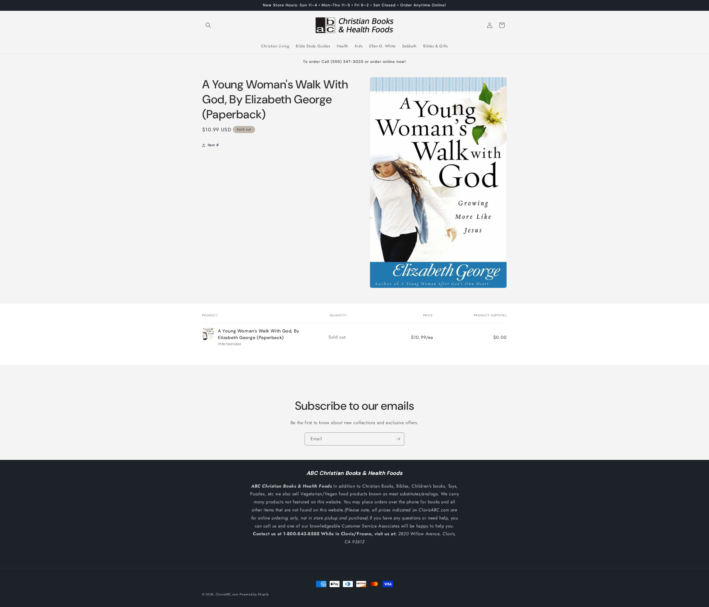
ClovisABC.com (227, 594)
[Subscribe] (398, 438)
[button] (208, 25)
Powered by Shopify (254, 594)
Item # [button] (213, 145)
